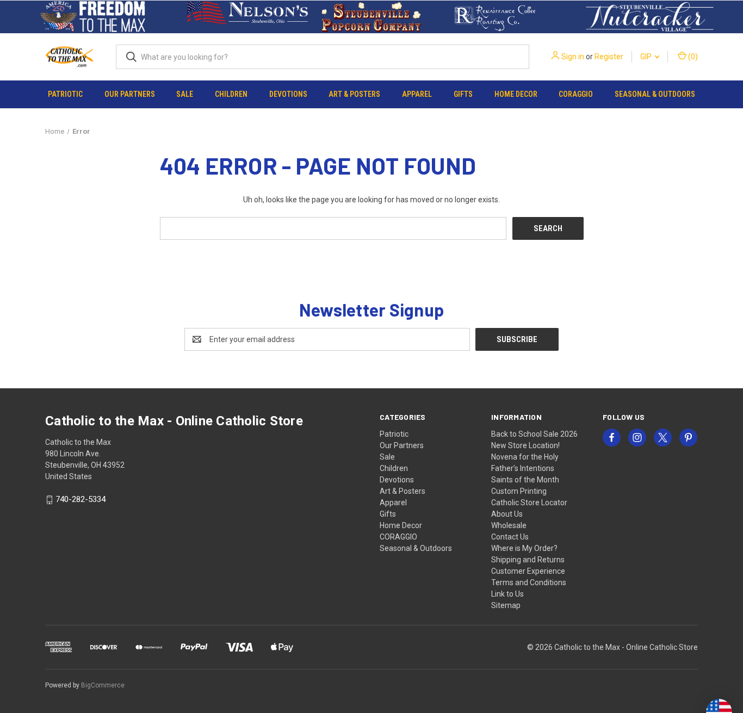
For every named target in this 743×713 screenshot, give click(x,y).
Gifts (463, 94)
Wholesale (509, 525)
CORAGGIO (576, 94)
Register (609, 56)
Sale (184, 94)
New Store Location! (525, 445)
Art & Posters (354, 94)
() (692, 56)
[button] (93, 17)
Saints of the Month (525, 479)
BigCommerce (103, 685)
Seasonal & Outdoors (655, 94)
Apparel (417, 94)
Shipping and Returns (528, 559)
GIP (646, 56)
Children (231, 94)
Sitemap (506, 605)
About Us (507, 514)
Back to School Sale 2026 (534, 434)
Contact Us (510, 536)
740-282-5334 (80, 500)
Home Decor (515, 94)
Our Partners (129, 94)
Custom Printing (519, 491)
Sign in (572, 56)
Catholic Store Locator (529, 502)
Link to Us (507, 594)
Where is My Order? (524, 548)
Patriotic (65, 94)
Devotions (288, 94)
